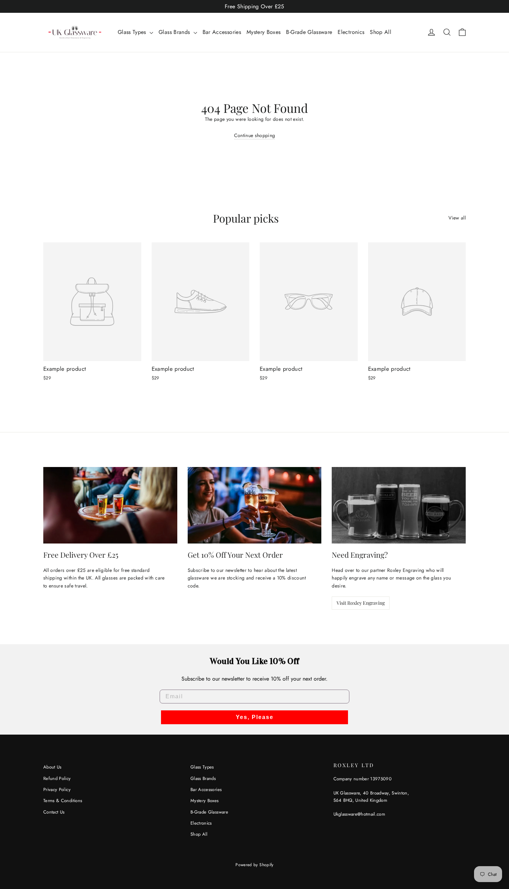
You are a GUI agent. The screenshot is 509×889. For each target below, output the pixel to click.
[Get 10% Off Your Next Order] (255, 505)
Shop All (380, 32)
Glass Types (133, 32)
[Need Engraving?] (399, 505)
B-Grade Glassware (309, 32)
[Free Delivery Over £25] (110, 505)
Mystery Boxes (264, 32)
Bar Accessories (222, 32)
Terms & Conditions (62, 800)
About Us (52, 767)
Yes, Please (255, 717)
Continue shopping (254, 135)
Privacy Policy (57, 789)
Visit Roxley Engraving (361, 603)
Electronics (351, 32)
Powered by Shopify (254, 865)
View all (457, 217)
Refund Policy (57, 778)
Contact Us (54, 812)
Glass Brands (175, 32)
